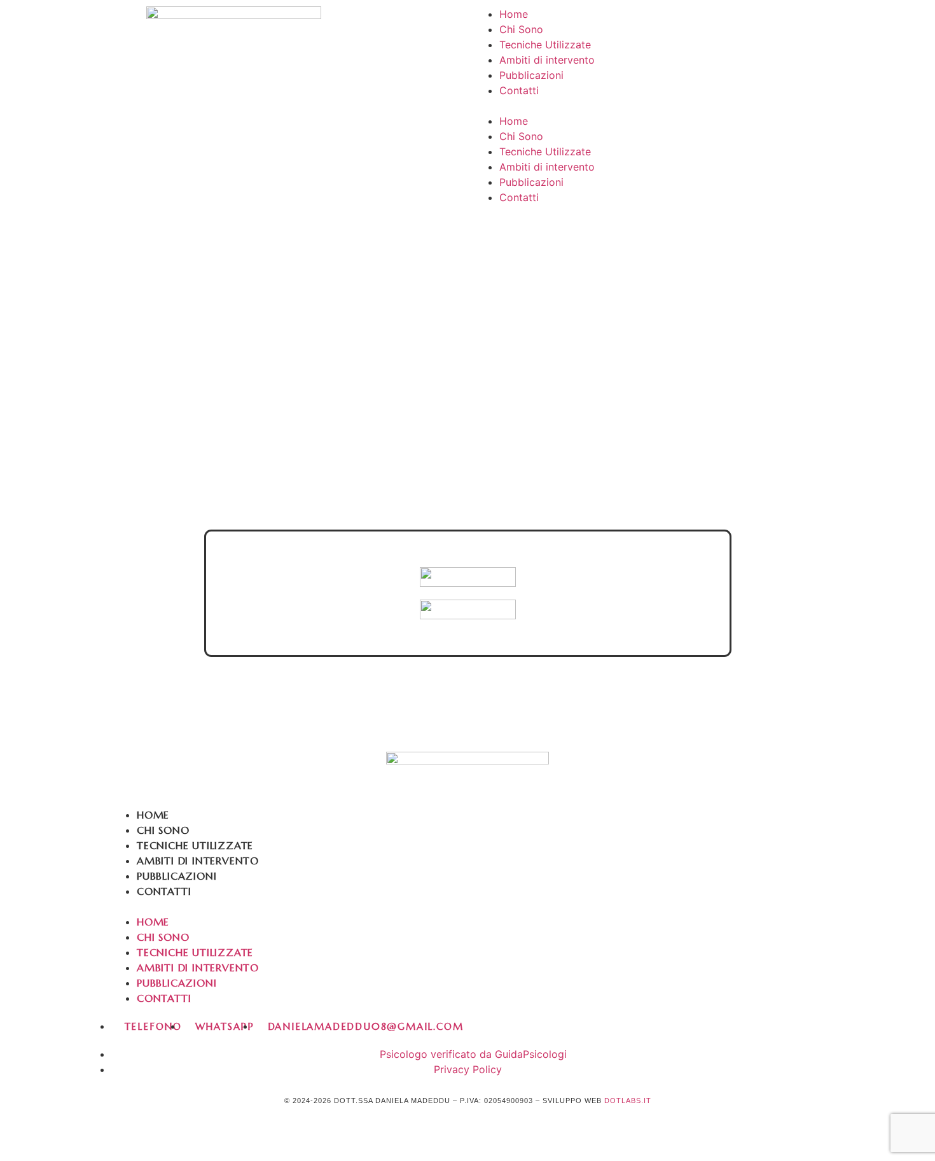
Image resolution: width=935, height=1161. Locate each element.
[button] (701, 105)
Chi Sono (521, 29)
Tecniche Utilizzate (545, 44)
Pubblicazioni (531, 75)
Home (513, 14)
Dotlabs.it (627, 1100)
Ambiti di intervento (547, 59)
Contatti (519, 90)
